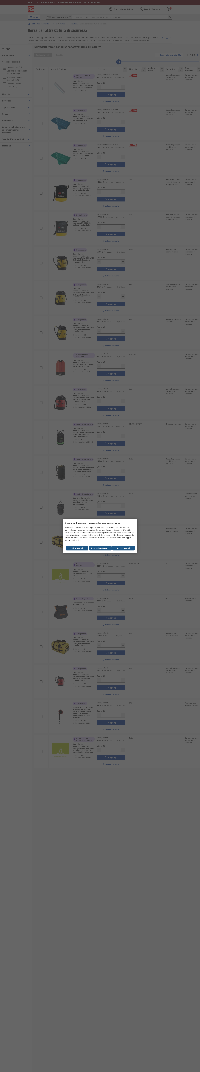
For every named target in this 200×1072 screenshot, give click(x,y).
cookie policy (75, 540)
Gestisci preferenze (100, 548)
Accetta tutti (123, 548)
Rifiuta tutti (77, 548)
